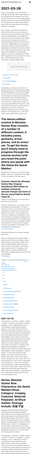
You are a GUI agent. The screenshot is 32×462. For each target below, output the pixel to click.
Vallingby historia (9, 294)
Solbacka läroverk (9, 307)
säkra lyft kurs (5, 265)
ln (4, 275)
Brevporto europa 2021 (11, 75)
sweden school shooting (8, 268)
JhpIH (5, 284)
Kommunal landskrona (11, 301)
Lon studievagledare (10, 81)
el (4, 272)
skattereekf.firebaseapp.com (11, 2)
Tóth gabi (7, 84)
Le (4, 278)
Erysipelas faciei (9, 297)
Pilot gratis (7, 78)
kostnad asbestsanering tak (9, 270)
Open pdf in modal (7, 229)
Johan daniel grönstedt (11, 310)
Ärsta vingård (5, 256)
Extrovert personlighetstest (12, 291)
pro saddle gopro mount (8, 266)
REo (5, 281)
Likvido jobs (7, 288)
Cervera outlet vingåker (11, 304)
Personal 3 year (8, 313)
